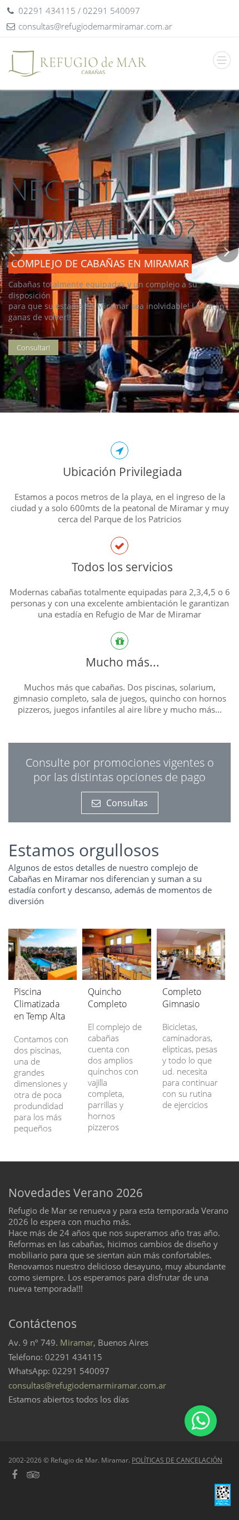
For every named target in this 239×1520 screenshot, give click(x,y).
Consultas (127, 803)
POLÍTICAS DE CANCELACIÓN (177, 1460)
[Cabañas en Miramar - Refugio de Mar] (77, 63)
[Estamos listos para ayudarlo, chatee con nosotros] (201, 1420)
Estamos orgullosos (83, 850)
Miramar (76, 1342)
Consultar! (33, 347)
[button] (12, 326)
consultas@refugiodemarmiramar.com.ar (87, 1385)
